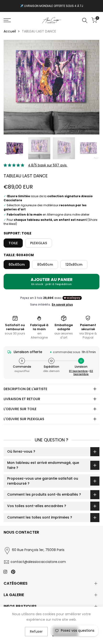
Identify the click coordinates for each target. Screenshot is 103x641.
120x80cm (73, 264)
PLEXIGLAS (38, 243)
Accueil (10, 31)
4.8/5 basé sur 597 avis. (47, 165)
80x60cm (45, 264)
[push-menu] (7, 20)
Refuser (36, 631)
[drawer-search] (84, 20)
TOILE (13, 243)
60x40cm (17, 264)
